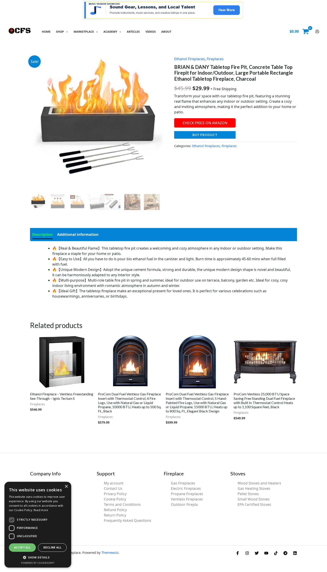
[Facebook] (238, 553)
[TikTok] (276, 553)
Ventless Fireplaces (187, 499)
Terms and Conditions (122, 504)
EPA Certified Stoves (254, 504)
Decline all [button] (52, 547)
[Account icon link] (317, 32)
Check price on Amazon (205, 122)
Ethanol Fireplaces (189, 58)
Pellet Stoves (248, 493)
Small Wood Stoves (254, 499)
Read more (41, 510)
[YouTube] (266, 553)
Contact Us (113, 488)
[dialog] (37, 525)
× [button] (66, 486)
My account (113, 483)
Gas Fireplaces (183, 483)
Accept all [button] (22, 547)
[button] (66, 32)
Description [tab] (42, 234)
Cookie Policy (115, 499)
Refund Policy (115, 509)
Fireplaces (215, 58)
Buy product (205, 135)
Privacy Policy (115, 493)
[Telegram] (285, 553)
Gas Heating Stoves (254, 488)
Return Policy (115, 515)
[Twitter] (257, 553)
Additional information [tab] (78, 234)
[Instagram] (247, 553)
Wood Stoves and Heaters (259, 483)
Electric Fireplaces (186, 488)
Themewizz (110, 552)
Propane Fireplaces (187, 493)
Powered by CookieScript (38, 562)
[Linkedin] (295, 553)
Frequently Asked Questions (127, 520)
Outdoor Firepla (184, 504)
